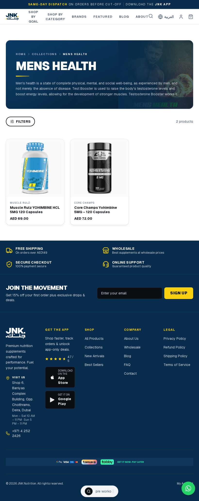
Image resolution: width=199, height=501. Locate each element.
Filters (23, 121)
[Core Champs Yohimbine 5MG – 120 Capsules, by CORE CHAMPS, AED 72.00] (99, 182)
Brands (79, 17)
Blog (124, 17)
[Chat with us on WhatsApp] (188, 488)
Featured (102, 17)
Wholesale (132, 347)
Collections (44, 54)
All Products (94, 338)
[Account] (181, 16)
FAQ (127, 365)
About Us (131, 338)
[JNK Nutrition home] (12, 16)
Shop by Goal (33, 17)
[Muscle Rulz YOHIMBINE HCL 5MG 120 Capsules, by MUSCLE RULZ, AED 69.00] (35, 182)
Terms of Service (177, 365)
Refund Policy (174, 347)
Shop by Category (55, 16)
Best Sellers (94, 365)
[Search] (150, 16)
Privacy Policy (175, 338)
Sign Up (178, 293)
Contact (130, 373)
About (142, 17)
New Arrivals (94, 356)
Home (21, 54)
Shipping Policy (176, 356)
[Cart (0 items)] (190, 16)
